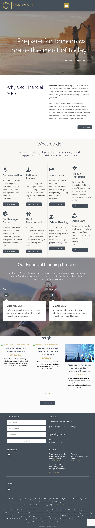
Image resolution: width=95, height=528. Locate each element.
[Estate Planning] (51, 217)
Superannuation (12, 175)
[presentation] (46, 394)
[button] (66, 5)
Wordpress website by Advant (47, 526)
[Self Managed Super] (5, 213)
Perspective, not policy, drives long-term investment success (79, 368)
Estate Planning (58, 222)
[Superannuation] (5, 170)
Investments (56, 175)
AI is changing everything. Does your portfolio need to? (57, 467)
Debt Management (34, 221)
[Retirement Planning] (28, 170)
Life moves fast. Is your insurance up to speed (79, 456)
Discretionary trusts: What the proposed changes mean (57, 456)
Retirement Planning (32, 177)
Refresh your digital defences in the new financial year (47, 351)
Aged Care (78, 220)
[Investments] (51, 170)
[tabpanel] (16, 357)
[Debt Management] (28, 213)
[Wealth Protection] (74, 168)
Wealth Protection (78, 175)
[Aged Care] (74, 215)
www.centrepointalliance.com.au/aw (63, 505)
